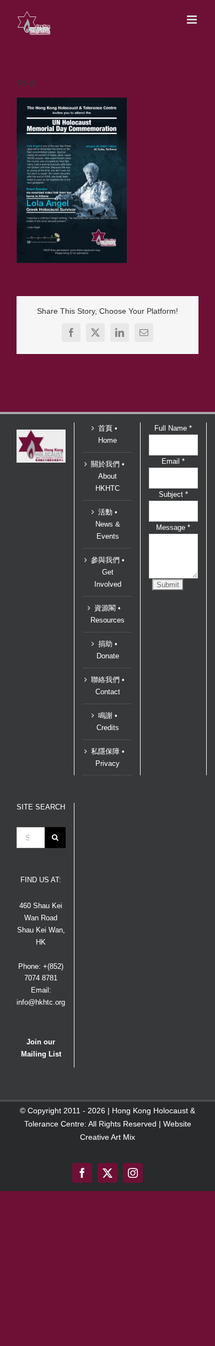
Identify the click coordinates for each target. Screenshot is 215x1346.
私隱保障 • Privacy (108, 757)
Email (173, 461)
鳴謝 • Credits (107, 721)
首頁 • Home (107, 434)
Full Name (173, 428)
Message (173, 527)
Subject (173, 494)
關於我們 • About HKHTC (108, 476)
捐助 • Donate (107, 650)
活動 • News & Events (107, 524)
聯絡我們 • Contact (108, 685)
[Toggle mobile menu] (192, 19)
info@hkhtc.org (41, 1002)
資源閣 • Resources (107, 614)
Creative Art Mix (107, 1137)
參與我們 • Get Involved (108, 572)
